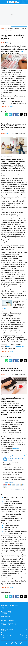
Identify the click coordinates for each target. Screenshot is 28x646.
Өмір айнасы (5, 107)
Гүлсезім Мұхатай (6, 357)
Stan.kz (23, 51)
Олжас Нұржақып (6, 112)
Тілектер (3, 633)
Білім (11, 107)
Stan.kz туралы (6, 617)
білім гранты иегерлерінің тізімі (15, 346)
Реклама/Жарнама (7, 620)
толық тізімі (15, 448)
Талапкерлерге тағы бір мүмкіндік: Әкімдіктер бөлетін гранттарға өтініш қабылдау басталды (18, 304)
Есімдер (3, 637)
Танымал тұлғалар (22, 633)
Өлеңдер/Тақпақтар (6, 635)
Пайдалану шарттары (8, 624)
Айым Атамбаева (6, 592)
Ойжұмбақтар (23, 635)
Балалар (25, 637)
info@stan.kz (4, 608)
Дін (26, 629)
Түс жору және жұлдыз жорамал (7, 630)
